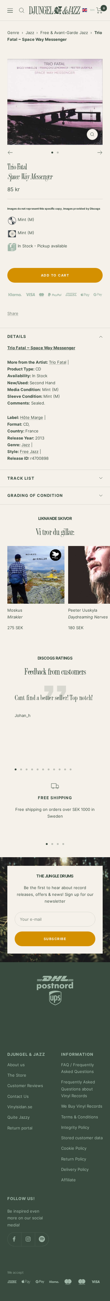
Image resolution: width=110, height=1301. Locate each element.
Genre (13, 32)
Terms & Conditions (79, 1116)
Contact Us (18, 1096)
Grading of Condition (35, 495)
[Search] (21, 10)
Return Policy (73, 1158)
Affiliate (68, 1179)
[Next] (100, 152)
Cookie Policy (73, 1148)
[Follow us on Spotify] (42, 1239)
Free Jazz (29, 451)
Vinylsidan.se (19, 1106)
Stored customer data (82, 1137)
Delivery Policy (75, 1169)
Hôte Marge (31, 417)
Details (16, 336)
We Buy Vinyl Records (81, 1106)
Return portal (19, 1127)
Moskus (15, 613)
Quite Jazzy (18, 1117)
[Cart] (99, 10)
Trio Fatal (57, 362)
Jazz (30, 32)
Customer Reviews (25, 1085)
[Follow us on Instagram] (28, 1239)
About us (16, 1064)
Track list (21, 478)
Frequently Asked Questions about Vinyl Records (78, 1088)
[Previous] (10, 152)
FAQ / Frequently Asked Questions (77, 1068)
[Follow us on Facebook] (14, 1239)
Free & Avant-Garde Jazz (64, 32)
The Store (16, 1075)
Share (12, 313)
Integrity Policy (75, 1127)
